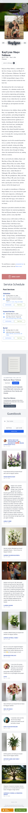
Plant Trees (19, 304)
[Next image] (25, 571)
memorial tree (20, 264)
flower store (19, 266)
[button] (14, 460)
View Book (7, 383)
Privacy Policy (10, 806)
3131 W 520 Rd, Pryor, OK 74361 (14, 318)
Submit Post (14, 431)
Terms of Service (18, 806)
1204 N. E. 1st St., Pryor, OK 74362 (14, 302)
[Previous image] (3, 571)
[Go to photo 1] (12, 578)
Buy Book (15, 383)
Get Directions (8, 304)
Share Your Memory (10, 406)
